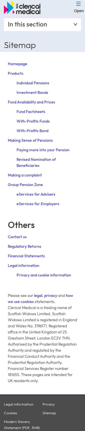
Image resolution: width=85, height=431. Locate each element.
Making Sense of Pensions (30, 140)
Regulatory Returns (24, 247)
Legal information (23, 266)
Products (15, 74)
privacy (50, 296)
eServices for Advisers (36, 194)
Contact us (17, 237)
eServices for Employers (38, 204)
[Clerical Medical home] (23, 7)
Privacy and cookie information (44, 275)
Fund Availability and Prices (31, 102)
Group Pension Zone (25, 185)
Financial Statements (26, 256)
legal (38, 296)
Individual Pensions (33, 83)
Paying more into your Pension (43, 150)
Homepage (17, 64)
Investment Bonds (32, 93)
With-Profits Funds (33, 121)
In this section (27, 24)
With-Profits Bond (32, 131)
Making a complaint (25, 175)
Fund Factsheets (31, 112)
